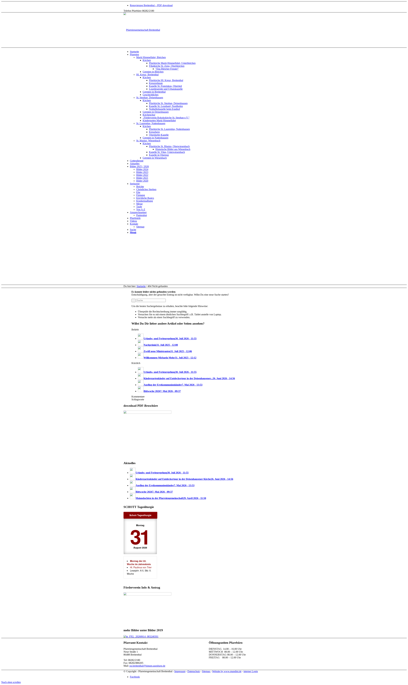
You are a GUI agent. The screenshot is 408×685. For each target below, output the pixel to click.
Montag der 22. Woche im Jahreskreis (139, 562)
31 (139, 536)
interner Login (251, 671)
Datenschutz (193, 671)
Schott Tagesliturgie (140, 515)
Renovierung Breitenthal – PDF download (151, 5)
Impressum (179, 671)
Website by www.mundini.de (226, 671)
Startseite (141, 286)
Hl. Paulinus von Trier (141, 567)
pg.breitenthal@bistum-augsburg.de (147, 665)
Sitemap (206, 671)
